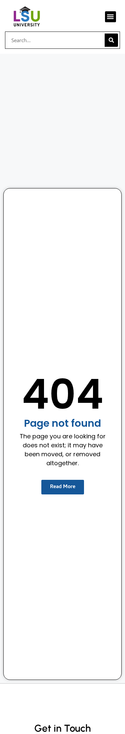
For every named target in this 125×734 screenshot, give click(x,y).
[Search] (111, 40)
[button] (110, 16)
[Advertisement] (62, 119)
